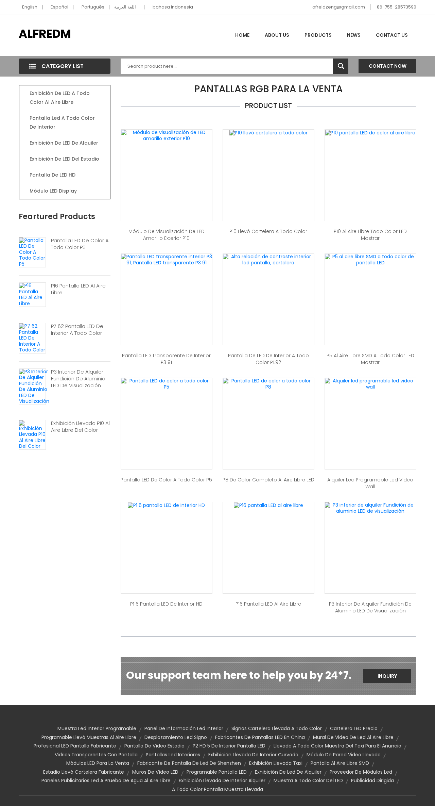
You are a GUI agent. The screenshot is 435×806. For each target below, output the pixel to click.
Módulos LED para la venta (97, 763)
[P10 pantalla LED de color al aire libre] (370, 132)
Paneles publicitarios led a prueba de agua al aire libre (106, 780)
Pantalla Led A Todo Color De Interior (62, 122)
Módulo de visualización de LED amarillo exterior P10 (166, 235)
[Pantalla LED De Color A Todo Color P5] (32, 251)
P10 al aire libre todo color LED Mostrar (370, 235)
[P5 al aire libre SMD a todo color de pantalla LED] (370, 259)
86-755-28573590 (396, 7)
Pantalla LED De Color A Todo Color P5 (80, 244)
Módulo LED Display (53, 190)
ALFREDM (45, 34)
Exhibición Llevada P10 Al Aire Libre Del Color (80, 426)
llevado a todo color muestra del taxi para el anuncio (337, 745)
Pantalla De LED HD (52, 174)
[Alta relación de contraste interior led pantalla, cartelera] (268, 259)
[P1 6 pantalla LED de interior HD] (166, 504)
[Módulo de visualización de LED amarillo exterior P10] (166, 135)
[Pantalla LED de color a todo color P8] (268, 383)
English (29, 7)
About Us (277, 35)
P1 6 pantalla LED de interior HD (166, 604)
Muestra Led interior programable (96, 728)
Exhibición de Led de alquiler (288, 772)
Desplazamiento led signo (175, 737)
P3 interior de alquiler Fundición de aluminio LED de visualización (370, 607)
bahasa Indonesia (173, 7)
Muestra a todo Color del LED (308, 780)
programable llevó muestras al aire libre (88, 737)
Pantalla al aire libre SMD (340, 763)
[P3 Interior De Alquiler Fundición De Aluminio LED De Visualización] (34, 386)
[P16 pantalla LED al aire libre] (268, 504)
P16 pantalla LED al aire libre (268, 604)
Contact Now (387, 66)
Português (93, 7)
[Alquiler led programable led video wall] (370, 383)
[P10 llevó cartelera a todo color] (268, 132)
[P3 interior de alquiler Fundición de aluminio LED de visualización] (370, 507)
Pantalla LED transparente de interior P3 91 (166, 359)
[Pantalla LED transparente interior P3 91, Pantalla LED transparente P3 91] (166, 259)
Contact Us (392, 35)
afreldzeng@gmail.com (338, 7)
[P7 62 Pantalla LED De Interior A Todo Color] (32, 337)
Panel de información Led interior (183, 728)
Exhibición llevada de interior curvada (253, 754)
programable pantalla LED (217, 772)
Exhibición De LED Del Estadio (64, 158)
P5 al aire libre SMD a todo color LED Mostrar (370, 359)
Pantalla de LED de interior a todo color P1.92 (268, 359)
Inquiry (387, 676)
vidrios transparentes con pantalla (96, 754)
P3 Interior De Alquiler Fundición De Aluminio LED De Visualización (78, 378)
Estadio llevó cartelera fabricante (83, 772)
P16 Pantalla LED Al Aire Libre (78, 289)
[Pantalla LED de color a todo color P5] (166, 383)
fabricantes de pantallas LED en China (260, 737)
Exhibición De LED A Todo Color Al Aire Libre (60, 97)
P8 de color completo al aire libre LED (268, 479)
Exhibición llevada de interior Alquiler (222, 780)
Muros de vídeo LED (155, 772)
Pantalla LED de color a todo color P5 (166, 479)
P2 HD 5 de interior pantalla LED (229, 745)
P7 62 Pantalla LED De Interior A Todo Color (77, 329)
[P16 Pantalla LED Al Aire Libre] (32, 294)
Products (318, 35)
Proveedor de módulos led (361, 772)
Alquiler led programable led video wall (370, 483)
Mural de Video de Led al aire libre (353, 737)
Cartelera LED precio (354, 728)
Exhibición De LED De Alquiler (64, 142)
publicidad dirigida (372, 780)
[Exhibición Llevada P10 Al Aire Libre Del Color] (32, 434)
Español (59, 7)
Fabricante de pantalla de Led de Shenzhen (189, 763)
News (354, 35)
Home (242, 35)
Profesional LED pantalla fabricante (75, 745)
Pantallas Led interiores (173, 754)
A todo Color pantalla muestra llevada (217, 789)
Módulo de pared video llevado (344, 754)
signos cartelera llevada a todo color (276, 728)
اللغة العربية (125, 7)
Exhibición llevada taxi (275, 763)
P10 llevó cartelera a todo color (268, 231)
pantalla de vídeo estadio (154, 745)
